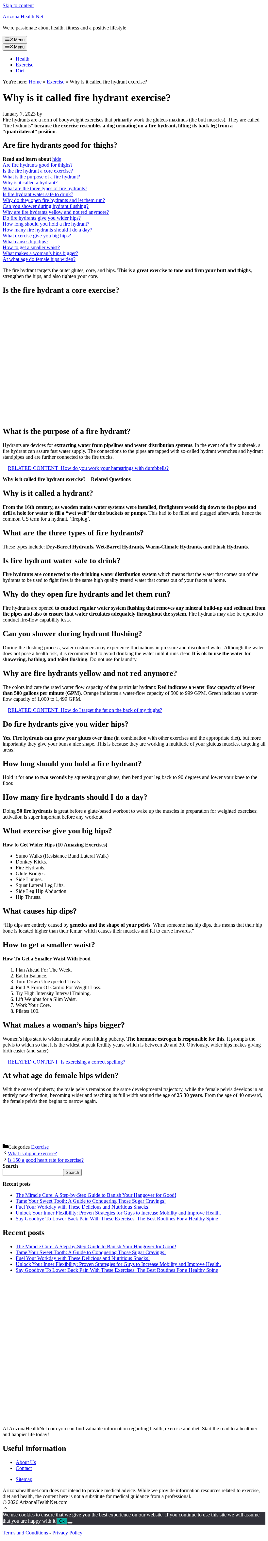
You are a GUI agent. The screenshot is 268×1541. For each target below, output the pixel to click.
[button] (5, 1509)
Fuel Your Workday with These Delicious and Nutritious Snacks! (83, 1207)
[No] (70, 1523)
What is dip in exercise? (32, 1153)
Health (22, 59)
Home (35, 81)
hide (56, 159)
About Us (26, 1462)
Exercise (24, 64)
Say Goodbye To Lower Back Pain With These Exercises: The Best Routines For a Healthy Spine (117, 1218)
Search (72, 1172)
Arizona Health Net (23, 16)
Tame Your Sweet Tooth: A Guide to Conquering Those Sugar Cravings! (91, 1201)
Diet (20, 70)
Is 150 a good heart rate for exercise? (46, 1160)
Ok (62, 1521)
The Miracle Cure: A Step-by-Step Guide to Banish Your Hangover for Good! (96, 1195)
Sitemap (24, 1479)
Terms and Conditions (25, 1532)
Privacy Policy (67, 1532)
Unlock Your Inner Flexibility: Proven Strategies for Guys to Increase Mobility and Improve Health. (118, 1213)
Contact (24, 1468)
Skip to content (18, 5)
